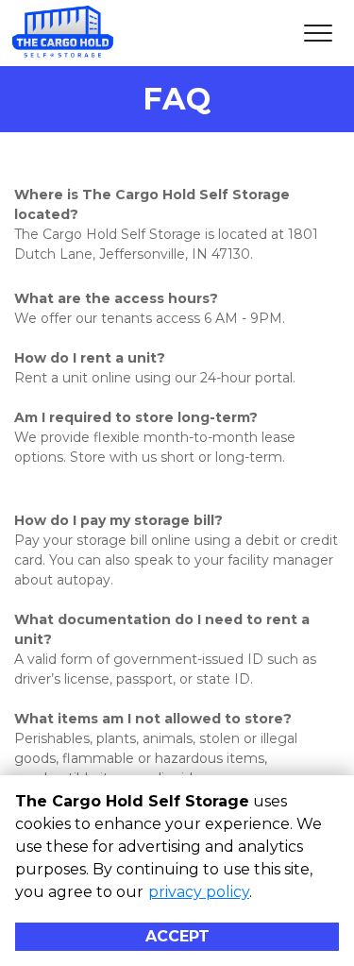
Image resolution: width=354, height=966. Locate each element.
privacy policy (198, 892)
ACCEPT (177, 936)
